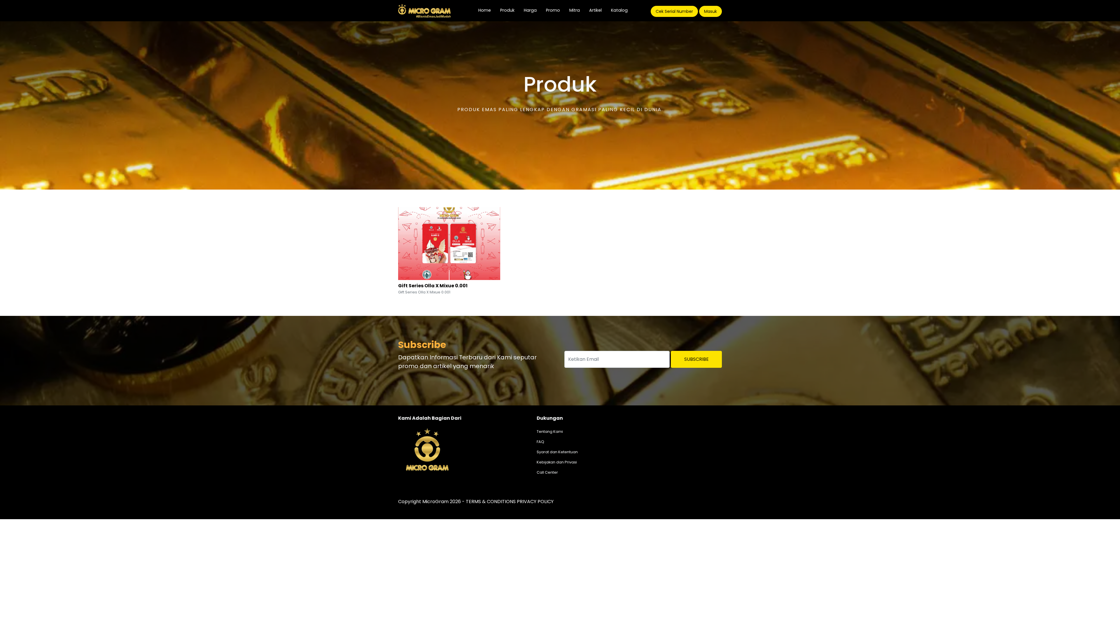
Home (487, 10)
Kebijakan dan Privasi (557, 462)
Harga (530, 10)
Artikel (595, 10)
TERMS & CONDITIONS (491, 501)
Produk (507, 10)
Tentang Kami (550, 431)
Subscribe (696, 359)
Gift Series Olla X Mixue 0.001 (433, 285)
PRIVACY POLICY (535, 501)
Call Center (547, 472)
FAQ (540, 441)
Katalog (619, 10)
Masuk (710, 11)
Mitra (574, 10)
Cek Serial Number (674, 11)
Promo (553, 10)
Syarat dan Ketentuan (557, 451)
